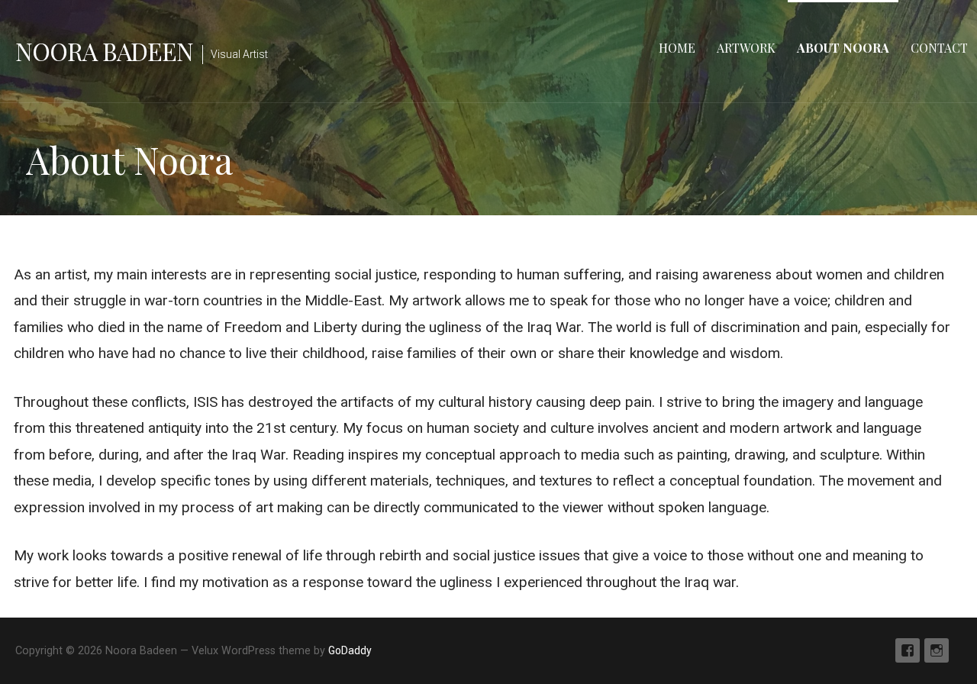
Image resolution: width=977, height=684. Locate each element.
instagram (936, 650)
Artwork (746, 48)
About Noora (843, 48)
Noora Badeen (104, 50)
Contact (939, 48)
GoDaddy (350, 650)
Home (677, 48)
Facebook (907, 650)
